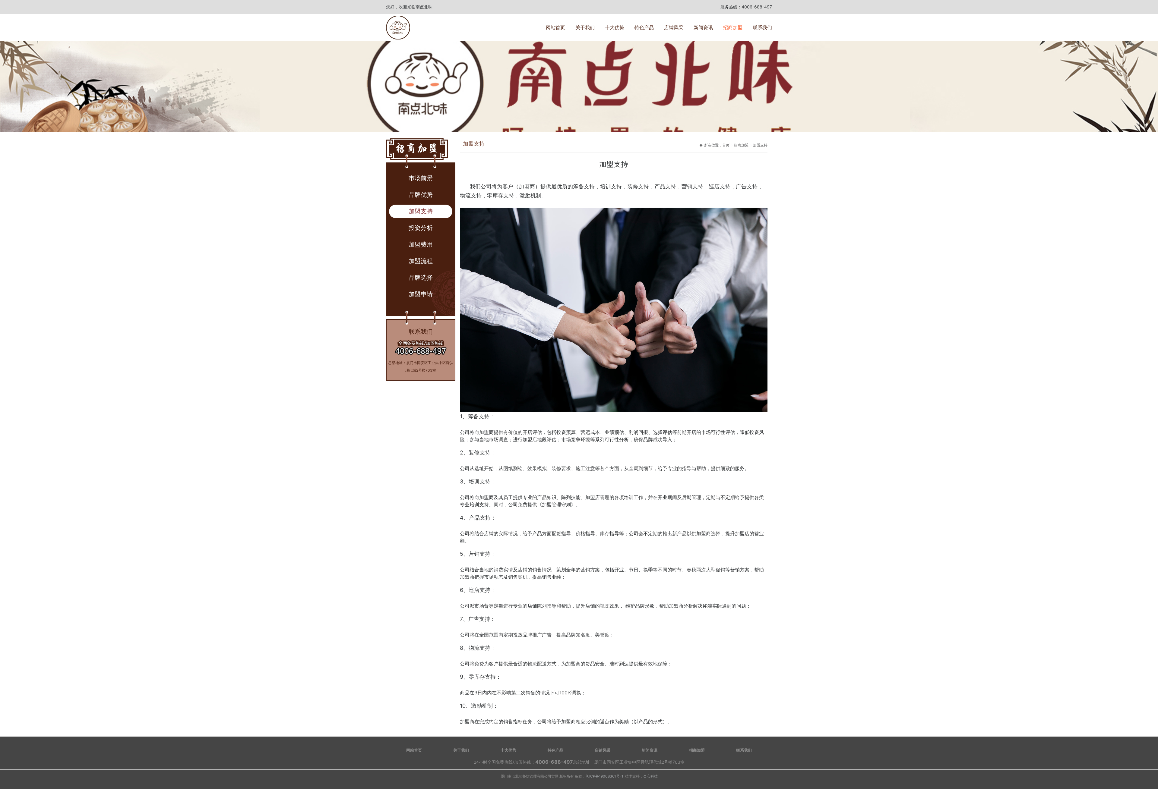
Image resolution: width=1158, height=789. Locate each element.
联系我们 (762, 27)
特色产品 (644, 27)
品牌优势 (421, 194)
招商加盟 (732, 27)
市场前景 (421, 178)
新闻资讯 (703, 27)
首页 (725, 145)
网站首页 (555, 27)
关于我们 (585, 27)
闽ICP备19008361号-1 (604, 776)
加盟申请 (421, 294)
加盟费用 (421, 244)
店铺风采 (673, 27)
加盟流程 (421, 261)
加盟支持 (421, 211)
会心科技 (650, 776)
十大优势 (614, 27)
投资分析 (421, 227)
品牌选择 (421, 277)
